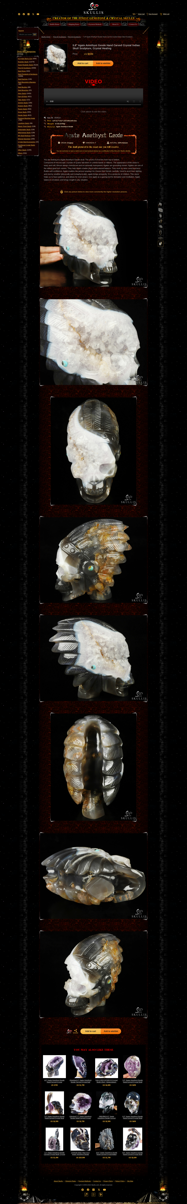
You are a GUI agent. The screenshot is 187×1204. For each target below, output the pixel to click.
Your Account (152, 14)
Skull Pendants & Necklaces (27, 75)
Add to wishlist (103, 63)
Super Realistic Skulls (28, 65)
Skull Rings (24, 71)
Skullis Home (46, 37)
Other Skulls (24, 150)
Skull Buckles (24, 87)
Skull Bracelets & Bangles (27, 83)
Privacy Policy (108, 1181)
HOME (69, 1031)
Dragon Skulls (25, 106)
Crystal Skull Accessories (28, 142)
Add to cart (82, 63)
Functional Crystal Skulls (26, 146)
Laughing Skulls (25, 123)
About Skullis (58, 1181)
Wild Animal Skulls (26, 133)
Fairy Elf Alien (25, 96)
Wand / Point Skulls (26, 126)
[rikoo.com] (86, 1194)
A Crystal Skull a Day (27, 59)
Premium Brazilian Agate (26, 119)
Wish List (166, 14)
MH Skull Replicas (26, 136)
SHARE (75, 1033)
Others (22, 153)
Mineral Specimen (26, 139)
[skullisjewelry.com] (93, 1194)
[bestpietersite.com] (101, 1194)
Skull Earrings (25, 79)
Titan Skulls (24, 100)
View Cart (141, 14)
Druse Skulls (24, 112)
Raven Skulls (24, 109)
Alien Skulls (24, 93)
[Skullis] (93, 7)
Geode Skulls (24, 115)
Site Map (130, 1181)
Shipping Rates (70, 1181)
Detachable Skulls (26, 129)
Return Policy (120, 1181)
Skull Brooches (25, 90)
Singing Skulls (25, 103)
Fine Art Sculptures (27, 68)
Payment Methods (84, 1181)
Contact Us (97, 1181)
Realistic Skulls (26, 62)
